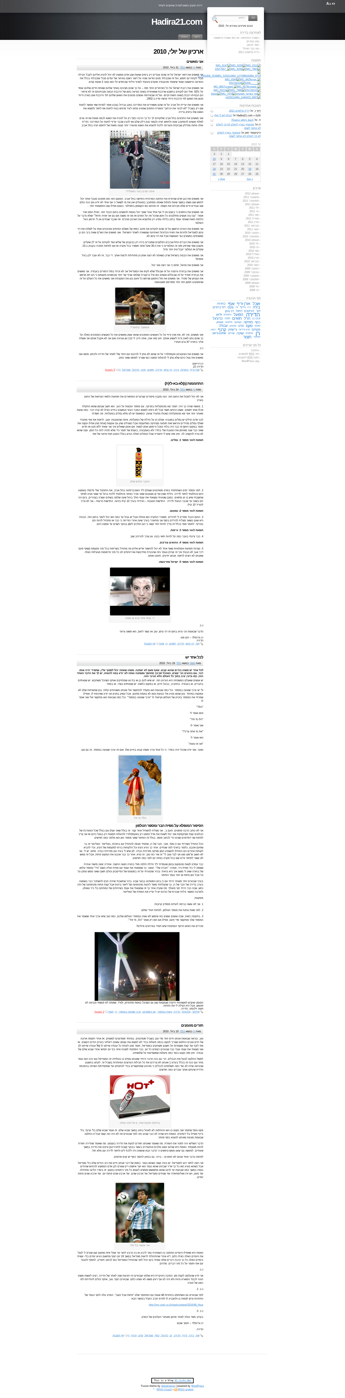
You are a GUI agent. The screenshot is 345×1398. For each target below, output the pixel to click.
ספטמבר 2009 (251, 279)
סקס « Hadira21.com (249, 115)
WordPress (197, 1385)
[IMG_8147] (223, 65)
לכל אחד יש (194, 657)
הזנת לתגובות (248, 357)
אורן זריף (194, 369)
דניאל (239, 311)
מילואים (228, 322)
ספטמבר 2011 (251, 200)
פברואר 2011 (251, 225)
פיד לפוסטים (249, 353)
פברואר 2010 (251, 261)
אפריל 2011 (252, 218)
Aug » (221, 178)
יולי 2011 (254, 207)
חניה (143, 369)
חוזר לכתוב (253, 44)
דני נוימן (168, 369)
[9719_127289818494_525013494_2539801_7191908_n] (229, 75)
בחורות (184, 369)
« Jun (250, 178)
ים (171, 1335)
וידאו (219, 314)
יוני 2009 (254, 290)
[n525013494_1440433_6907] (243, 97)
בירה (176, 369)
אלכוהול (186, 1011)
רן (194, 67)
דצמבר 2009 (252, 268)
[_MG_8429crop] (250, 79)
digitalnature (168, 1385)
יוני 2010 (254, 247)
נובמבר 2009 (251, 272)
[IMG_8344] (232, 79)
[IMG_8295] (238, 69)
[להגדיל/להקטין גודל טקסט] (328, 3)
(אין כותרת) (253, 41)
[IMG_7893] (253, 69)
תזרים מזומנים (192, 1025)
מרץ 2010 (253, 257)
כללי (182, 67)
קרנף (134, 1335)
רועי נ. (257, 110)
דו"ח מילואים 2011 (248, 52)
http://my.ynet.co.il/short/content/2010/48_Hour (176, 1304)
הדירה (159, 369)
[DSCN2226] (237, 83)
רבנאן (213, 329)
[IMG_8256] (238, 65)
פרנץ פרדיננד (244, 329)
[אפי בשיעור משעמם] (248, 93)
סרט (140, 1335)
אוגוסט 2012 (252, 193)
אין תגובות (149, 643)
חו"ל (247, 318)
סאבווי (257, 325)
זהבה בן (256, 318)
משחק (219, 322)
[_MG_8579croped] (249, 86)
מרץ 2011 (253, 222)
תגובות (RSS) (164, 1389)
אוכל (256, 303)
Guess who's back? (242, 119)
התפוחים (227, 314)
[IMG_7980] (237, 90)
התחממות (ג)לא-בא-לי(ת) (184, 383)
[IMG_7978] (228, 93)
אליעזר (195, 1011)
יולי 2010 (254, 243)
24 (214, 169)
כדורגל (135, 369)
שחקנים (249, 333)
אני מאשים (194, 61)
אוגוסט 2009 (252, 282)
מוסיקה (238, 322)
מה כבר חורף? (251, 48)
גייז (237, 307)
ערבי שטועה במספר (130, 1011)
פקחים (256, 329)
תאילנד (257, 336)
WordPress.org (250, 361)
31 (214, 174)
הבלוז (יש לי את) (223, 115)
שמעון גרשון (219, 333)
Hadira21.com (176, 22)
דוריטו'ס (249, 311)
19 (249, 169)
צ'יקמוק (232, 329)
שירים (231, 333)
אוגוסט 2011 (252, 204)
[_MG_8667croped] (225, 86)
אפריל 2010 (252, 254)
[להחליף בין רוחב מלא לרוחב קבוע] (333, 3)
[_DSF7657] (222, 69)
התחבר (255, 350)
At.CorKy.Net (183, 1380)
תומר (192, 663)
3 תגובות (110, 369)
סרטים (233, 325)
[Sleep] (216, 93)
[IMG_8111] (253, 65)
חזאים (151, 369)
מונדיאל (126, 369)
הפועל (238, 314)
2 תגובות (99, 1011)
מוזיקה (248, 322)
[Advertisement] (172, 1368)
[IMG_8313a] (221, 90)
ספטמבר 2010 (251, 236)
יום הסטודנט (149, 1011)
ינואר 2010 (253, 264)
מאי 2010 (253, 250)
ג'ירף (184, 1335)
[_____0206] (253, 83)
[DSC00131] (253, 90)
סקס (249, 326)
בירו (249, 307)
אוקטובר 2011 (251, 197)
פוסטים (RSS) (185, 1389)
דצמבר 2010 (252, 232)
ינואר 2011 (253, 229)
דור (258, 311)
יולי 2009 (254, 286)
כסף (157, 1335)
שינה (161, 643)
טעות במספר (165, 1011)
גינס (230, 307)
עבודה (223, 326)
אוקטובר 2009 (251, 275)
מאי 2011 (253, 214)
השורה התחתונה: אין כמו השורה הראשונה (236, 37)
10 (214, 159)
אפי (197, 643)
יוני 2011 (254, 211)
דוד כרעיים (219, 307)
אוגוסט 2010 (252, 240)
